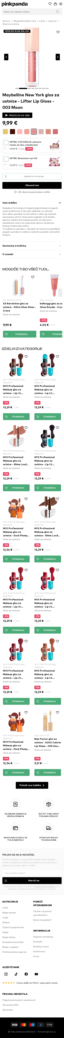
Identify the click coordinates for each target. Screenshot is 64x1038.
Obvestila (7, 1010)
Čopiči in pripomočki (13, 927)
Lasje (5, 918)
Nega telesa (8, 937)
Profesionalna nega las (14, 952)
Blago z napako (10, 947)
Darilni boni (39, 952)
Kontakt (37, 942)
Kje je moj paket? (42, 920)
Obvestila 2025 (10, 1005)
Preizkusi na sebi (19, 115)
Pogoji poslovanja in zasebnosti (18, 1000)
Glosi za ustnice (10, 24)
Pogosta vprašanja (43, 937)
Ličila (42, 21)
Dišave (6, 923)
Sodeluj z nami (41, 947)
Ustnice (52, 21)
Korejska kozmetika (13, 942)
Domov (7, 21)
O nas (36, 957)
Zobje (5, 932)
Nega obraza (9, 913)
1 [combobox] (4, 148)
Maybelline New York (25, 21)
